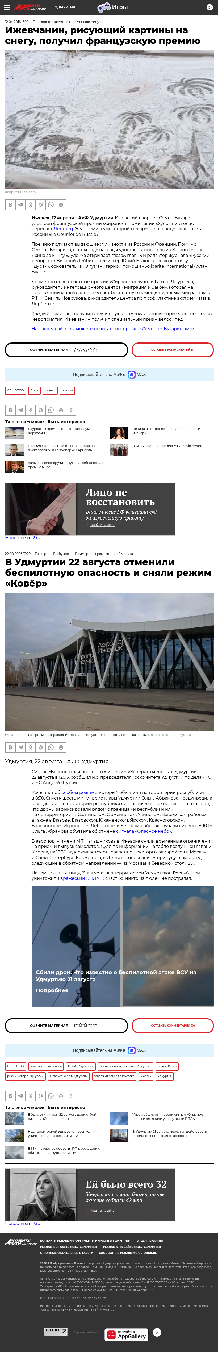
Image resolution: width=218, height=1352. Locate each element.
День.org (63, 228)
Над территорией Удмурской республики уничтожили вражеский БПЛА (63, 1133)
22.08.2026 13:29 (18, 554)
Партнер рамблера (86, 1332)
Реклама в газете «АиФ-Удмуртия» (68, 1247)
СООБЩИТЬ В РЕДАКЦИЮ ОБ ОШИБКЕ (128, 1253)
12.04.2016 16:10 (16, 22)
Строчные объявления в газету (66, 1253)
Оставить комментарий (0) (173, 1025)
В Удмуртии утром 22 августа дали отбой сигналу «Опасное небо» (62, 1116)
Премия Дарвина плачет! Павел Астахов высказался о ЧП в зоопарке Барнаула (61, 448)
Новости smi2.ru (22, 537)
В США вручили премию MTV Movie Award (167, 446)
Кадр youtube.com (20, 192)
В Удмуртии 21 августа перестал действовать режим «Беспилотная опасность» (169, 1133)
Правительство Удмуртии (169, 735)
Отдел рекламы (150, 1240)
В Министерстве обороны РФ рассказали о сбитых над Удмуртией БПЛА (64, 1150)
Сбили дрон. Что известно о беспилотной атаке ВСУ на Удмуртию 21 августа (116, 975)
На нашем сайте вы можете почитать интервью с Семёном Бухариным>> (113, 328)
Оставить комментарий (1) (172, 349)
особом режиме (79, 792)
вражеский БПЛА (79, 878)
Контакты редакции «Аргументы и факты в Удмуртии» (85, 1240)
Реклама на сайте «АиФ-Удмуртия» (132, 1247)
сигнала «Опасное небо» (143, 831)
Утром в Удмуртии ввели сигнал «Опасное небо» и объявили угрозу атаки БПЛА (167, 1116)
